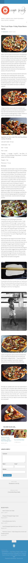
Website (4, 469)
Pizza (2, 20)
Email (16, 464)
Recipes (7, 20)
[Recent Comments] (4, 500)
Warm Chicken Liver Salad (8, 510)
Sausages (11, 20)
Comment (5, 453)
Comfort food (9, 18)
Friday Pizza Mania (18, 18)
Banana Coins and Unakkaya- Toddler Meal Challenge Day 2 (6, 439)
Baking (3, 18)
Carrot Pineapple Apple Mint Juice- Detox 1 (12, 526)
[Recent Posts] (17, 500)
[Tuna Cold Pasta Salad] (20, 433)
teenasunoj (5, 31)
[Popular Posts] (11, 500)
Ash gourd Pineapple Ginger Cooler (10, 516)
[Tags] (23, 500)
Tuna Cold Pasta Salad (19, 440)
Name (4, 464)
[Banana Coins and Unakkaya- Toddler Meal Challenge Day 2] (7, 432)
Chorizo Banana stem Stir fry (9, 521)
